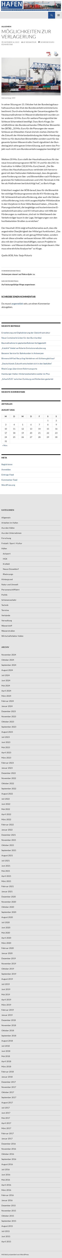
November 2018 (8, 1025)
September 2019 (8, 974)
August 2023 (7, 732)
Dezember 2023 (8, 711)
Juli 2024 (5, 675)
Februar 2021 (7, 886)
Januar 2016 (7, 1200)
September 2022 (8, 788)
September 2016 (8, 1159)
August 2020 (7, 917)
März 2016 (6, 1190)
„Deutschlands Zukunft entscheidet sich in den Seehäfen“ (26, 363)
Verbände (5, 615)
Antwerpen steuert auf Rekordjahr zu (18, 272)
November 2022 (8, 778)
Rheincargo (8, 574)
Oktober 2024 (7, 660)
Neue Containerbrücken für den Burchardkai (21, 338)
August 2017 (7, 1102)
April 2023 (6, 752)
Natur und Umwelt (9, 584)
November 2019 (8, 963)
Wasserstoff (6, 625)
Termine (5, 610)
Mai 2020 (5, 932)
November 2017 (8, 1087)
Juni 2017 (5, 1113)
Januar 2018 (7, 1077)
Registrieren (6, 464)
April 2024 (6, 690)
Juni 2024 (5, 680)
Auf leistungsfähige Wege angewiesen (18, 283)
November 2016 (8, 1149)
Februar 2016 (7, 1195)
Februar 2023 (7, 763)
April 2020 (6, 938)
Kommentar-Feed (9, 480)
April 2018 (6, 1061)
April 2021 (6, 876)
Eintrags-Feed (7, 474)
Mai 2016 (5, 1179)
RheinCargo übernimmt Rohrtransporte (19, 368)
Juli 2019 (5, 984)
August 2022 (7, 793)
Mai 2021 (5, 871)
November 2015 (8, 1210)
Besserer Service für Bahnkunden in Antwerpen (22, 353)
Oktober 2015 (7, 1216)
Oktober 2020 (7, 907)
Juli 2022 (5, 799)
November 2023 (8, 716)
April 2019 (6, 999)
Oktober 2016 (7, 1154)
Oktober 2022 (7, 783)
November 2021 (8, 840)
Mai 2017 (5, 1118)
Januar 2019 (7, 1015)
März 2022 (6, 819)
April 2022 (6, 814)
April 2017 (6, 1123)
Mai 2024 (5, 685)
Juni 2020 (5, 927)
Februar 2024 (7, 701)
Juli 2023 (5, 737)
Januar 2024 (7, 706)
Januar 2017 (7, 1138)
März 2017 (6, 1128)
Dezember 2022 (8, 773)
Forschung (6, 538)
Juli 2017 (5, 1107)
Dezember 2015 (8, 1205)
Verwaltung (6, 620)
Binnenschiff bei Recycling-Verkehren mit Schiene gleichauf (28, 358)
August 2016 (7, 1164)
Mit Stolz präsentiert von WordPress (15, 1254)
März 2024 (6, 696)
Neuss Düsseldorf (11, 569)
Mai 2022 (5, 809)
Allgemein (6, 26)
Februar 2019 (7, 1010)
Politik (4, 595)
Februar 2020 (7, 948)
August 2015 (7, 1226)
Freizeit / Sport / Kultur (11, 543)
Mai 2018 (5, 1056)
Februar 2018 (7, 1071)
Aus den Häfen (8, 528)
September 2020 (8, 912)
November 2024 (8, 654)
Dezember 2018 (8, 1020)
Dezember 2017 (8, 1082)
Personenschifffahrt (10, 589)
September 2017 (8, 1097)
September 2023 (8, 727)
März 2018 (6, 1066)
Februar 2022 (7, 824)
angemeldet (17, 303)
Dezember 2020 (8, 896)
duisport (7, 553)
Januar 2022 (7, 829)
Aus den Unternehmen (11, 533)
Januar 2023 (7, 768)
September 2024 (8, 665)
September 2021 (8, 850)
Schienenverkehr (8, 600)
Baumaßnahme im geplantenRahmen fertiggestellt (23, 343)
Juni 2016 (5, 1174)
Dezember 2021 (8, 835)
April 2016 (6, 1185)
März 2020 (6, 943)
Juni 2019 (5, 989)
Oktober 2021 (7, 845)
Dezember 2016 (8, 1143)
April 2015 (6, 1241)
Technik (4, 605)
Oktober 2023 (7, 721)
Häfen (4, 548)
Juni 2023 (5, 742)
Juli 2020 (5, 922)
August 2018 (7, 1041)
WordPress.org (8, 485)
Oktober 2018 (7, 1030)
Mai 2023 (5, 747)
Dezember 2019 (8, 958)
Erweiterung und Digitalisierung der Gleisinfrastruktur (25, 332)
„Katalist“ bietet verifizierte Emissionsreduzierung (23, 348)
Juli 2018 (5, 1046)
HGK (5, 559)
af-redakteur (29, 42)
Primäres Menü (58, 15)
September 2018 (8, 1035)
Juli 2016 (5, 1169)
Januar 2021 (7, 891)
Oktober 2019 (7, 968)
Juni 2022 (5, 804)
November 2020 (8, 902)
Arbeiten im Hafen (9, 522)
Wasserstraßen (8, 631)
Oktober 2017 (7, 1092)
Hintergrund (7, 579)
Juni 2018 (5, 1051)
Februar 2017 (7, 1133)
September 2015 (8, 1221)
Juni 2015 (5, 1236)
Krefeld (6, 564)
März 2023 (6, 757)
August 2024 (7, 670)
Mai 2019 (5, 994)
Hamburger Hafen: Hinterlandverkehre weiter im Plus (25, 374)
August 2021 (7, 855)
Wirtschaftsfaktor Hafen (12, 636)
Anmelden (6, 469)
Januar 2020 (7, 953)
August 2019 (7, 979)
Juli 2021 (5, 860)
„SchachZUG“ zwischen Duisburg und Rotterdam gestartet (27, 379)
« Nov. (4, 445)
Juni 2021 (5, 865)
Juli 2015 (5, 1231)
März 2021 (6, 881)
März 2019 (6, 1004)
